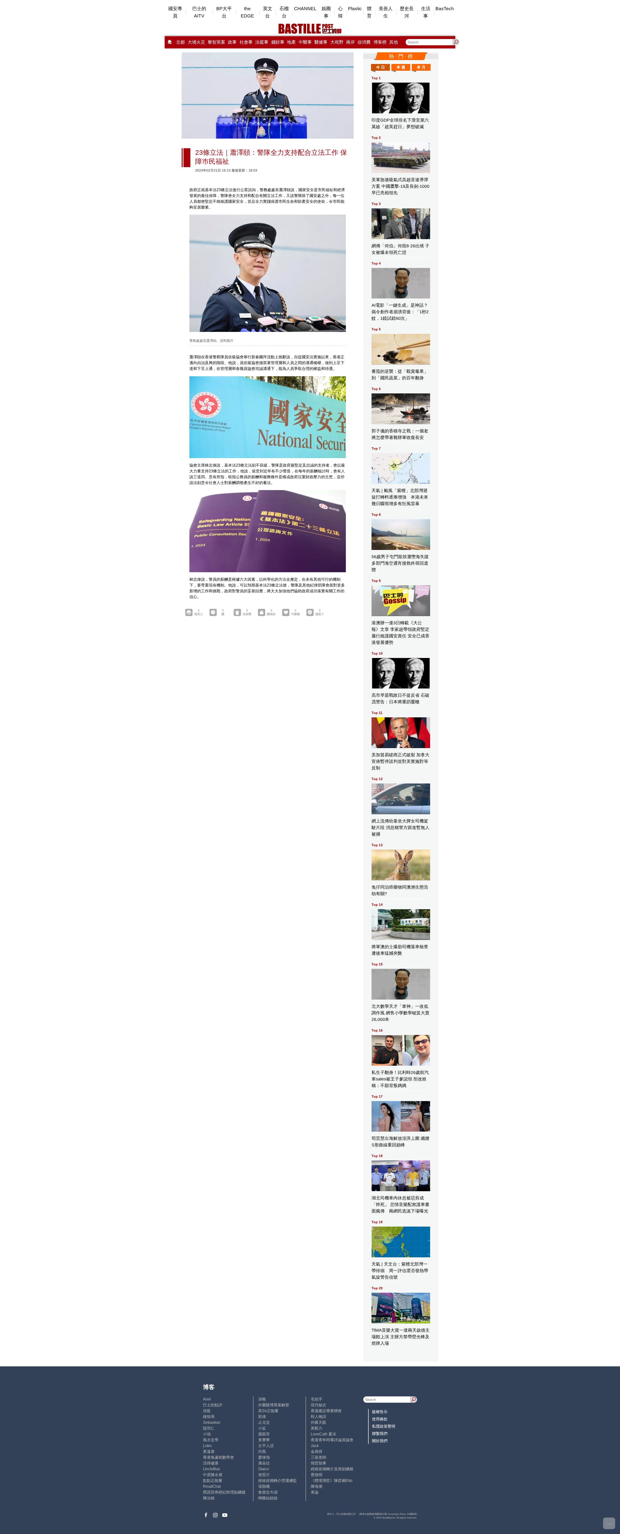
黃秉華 (264, 1440)
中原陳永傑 (212, 1475)
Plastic (355, 8)
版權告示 (380, 1412)
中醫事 (305, 42)
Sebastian (211, 1422)
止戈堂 (264, 1422)
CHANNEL (305, 8)
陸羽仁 (209, 1428)
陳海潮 (316, 1486)
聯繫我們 (380, 1434)
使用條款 (380, 1419)
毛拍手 (316, 1399)
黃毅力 (316, 1428)
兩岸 (350, 42)
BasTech (444, 8)
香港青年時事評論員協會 (332, 1440)
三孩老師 (318, 1457)
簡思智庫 (318, 1463)
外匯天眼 (318, 1422)
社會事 (246, 42)
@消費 (364, 42)
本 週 (400, 67)
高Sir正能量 (268, 1411)
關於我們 (380, 1441)
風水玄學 (210, 1440)
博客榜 (380, 42)
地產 (291, 42)
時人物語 (318, 1417)
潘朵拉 (264, 1463)
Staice (263, 1469)
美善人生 (386, 12)
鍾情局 (209, 1417)
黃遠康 (209, 1451)
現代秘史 (318, 1405)
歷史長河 (407, 12)
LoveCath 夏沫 (323, 1434)
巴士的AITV (199, 12)
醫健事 (320, 42)
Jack (315, 1446)
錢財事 (277, 42)
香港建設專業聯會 (326, 1411)
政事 (232, 42)
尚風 (262, 1451)
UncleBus (211, 1469)
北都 (180, 42)
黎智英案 (216, 42)
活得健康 (210, 1463)
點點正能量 (212, 1481)
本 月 (421, 67)
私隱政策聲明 (383, 1426)
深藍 (207, 1411)
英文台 (267, 12)
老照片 (264, 1475)
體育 (369, 12)
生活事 (425, 12)
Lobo (207, 1446)
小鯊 (262, 1428)
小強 (207, 1434)
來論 (314, 1492)
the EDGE (247, 12)
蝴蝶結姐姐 (268, 1498)
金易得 (316, 1451)
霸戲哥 (264, 1434)
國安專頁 (175, 12)
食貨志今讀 (268, 1492)
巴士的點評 (212, 1405)
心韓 (340, 12)
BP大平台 (224, 12)
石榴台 (284, 12)
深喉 (262, 1399)
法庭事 (261, 42)
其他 (393, 42)
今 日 (380, 67)
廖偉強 (264, 1457)
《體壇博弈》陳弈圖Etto (331, 1481)
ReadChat (212, 1486)
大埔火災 (196, 42)
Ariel (207, 1399)
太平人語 (266, 1446)
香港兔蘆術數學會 (218, 1457)
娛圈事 (326, 12)
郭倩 (262, 1417)
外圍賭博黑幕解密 (273, 1405)
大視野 (336, 42)
